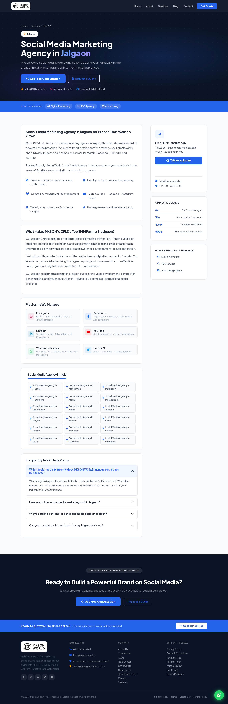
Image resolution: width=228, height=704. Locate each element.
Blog (175, 6)
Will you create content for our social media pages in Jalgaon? (68, 513)
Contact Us (124, 653)
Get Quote (207, 6)
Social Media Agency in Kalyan (45, 419)
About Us (123, 649)
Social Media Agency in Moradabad (117, 398)
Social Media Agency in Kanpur (81, 419)
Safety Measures (175, 674)
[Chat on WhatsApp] (219, 695)
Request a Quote (85, 78)
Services (163, 6)
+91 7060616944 (82, 649)
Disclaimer (172, 670)
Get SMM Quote (180, 169)
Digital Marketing (60, 106)
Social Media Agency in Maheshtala (81, 387)
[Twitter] (45, 677)
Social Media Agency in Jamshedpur (45, 408)
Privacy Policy (174, 649)
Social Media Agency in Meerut (81, 398)
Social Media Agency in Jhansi (81, 408)
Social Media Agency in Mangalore (45, 398)
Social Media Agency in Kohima (45, 429)
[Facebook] (24, 677)
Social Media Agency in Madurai (45, 387)
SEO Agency (87, 106)
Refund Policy (174, 661)
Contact (188, 6)
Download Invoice (127, 674)
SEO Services (168, 263)
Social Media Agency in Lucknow (81, 440)
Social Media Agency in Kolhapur (81, 429)
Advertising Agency (171, 270)
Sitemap (122, 682)
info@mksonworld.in (84, 655)
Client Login (124, 670)
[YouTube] (52, 677)
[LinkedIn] (38, 677)
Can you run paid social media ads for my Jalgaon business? (66, 525)
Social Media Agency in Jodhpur (117, 408)
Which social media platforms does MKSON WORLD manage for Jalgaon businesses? (74, 471)
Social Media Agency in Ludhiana (117, 440)
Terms (174, 696)
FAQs (121, 657)
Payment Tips (174, 657)
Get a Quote (124, 665)
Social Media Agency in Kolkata (117, 429)
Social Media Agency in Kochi (117, 419)
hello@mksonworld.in (170, 181)
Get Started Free (193, 625)
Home (137, 6)
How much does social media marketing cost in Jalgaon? (64, 502)
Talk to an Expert (180, 160)
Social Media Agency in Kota (45, 440)
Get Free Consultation (45, 78)
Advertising (111, 106)
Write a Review (174, 665)
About (149, 6)
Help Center (124, 661)
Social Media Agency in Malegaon (117, 387)
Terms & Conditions (177, 653)
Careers (122, 678)
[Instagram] (31, 677)
